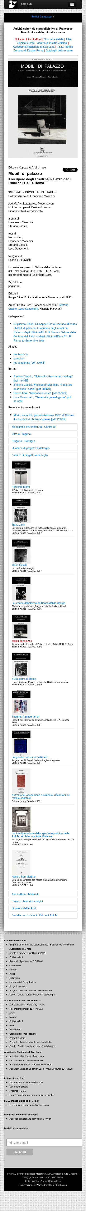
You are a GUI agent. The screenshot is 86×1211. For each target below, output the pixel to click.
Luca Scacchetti (28, 309)
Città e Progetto (21, 434)
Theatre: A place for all (25, 716)
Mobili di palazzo (22, 641)
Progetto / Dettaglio (23, 441)
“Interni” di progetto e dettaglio (30, 455)
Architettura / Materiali (25, 894)
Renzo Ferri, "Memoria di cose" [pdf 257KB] (40, 393)
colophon (19, 358)
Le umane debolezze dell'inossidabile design (38, 603)
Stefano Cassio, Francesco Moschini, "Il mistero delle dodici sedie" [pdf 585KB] (43, 387)
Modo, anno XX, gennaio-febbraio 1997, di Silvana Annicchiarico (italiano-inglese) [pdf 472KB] (44, 417)
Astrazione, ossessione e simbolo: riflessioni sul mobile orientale (41, 796)
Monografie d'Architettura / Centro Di (34, 427)
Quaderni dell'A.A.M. (24, 908)
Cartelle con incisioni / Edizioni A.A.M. (35, 915)
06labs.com (61, 1184)
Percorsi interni (21, 487)
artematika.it (48, 1184)
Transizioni (18, 524)
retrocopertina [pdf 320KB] (29, 362)
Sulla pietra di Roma (24, 679)
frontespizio (21, 354)
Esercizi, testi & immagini (27, 901)
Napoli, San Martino (23, 876)
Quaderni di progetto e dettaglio (30, 448)
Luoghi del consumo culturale (29, 757)
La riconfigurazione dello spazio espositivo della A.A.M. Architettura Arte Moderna (40, 834)
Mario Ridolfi (19, 565)
